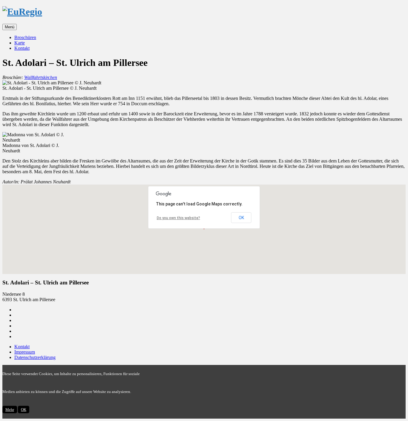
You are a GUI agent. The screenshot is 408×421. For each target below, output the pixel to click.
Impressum (24, 352)
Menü (9, 27)
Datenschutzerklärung (35, 357)
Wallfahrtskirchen (40, 77)
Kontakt (22, 48)
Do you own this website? (178, 218)
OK (241, 217)
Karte (19, 42)
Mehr (9, 409)
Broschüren (25, 37)
